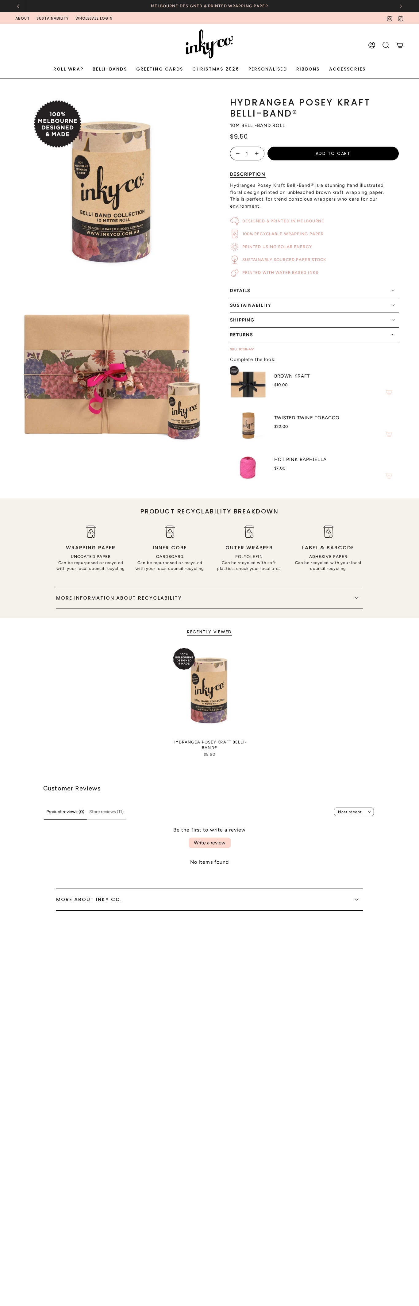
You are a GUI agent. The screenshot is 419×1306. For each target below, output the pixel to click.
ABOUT (22, 18)
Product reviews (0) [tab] (65, 811)
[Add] (389, 392)
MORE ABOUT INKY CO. (89, 899)
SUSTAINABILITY (53, 18)
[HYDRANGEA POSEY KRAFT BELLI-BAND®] (210, 691)
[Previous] (18, 6)
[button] (68, 69)
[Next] (401, 6)
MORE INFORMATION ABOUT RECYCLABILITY (119, 597)
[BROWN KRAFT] (248, 383)
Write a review (209, 843)
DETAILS (240, 290)
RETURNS (241, 334)
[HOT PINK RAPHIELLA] (248, 467)
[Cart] (400, 45)
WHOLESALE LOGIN (94, 18)
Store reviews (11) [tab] (106, 811)
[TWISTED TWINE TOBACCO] (248, 425)
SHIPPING (242, 320)
